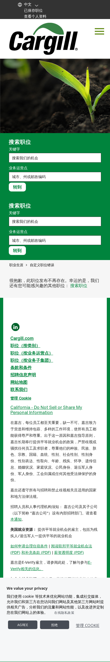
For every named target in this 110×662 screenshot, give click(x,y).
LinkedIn (15, 327)
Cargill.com (22, 338)
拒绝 (54, 625)
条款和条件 (21, 367)
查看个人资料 (35, 16)
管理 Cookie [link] (20, 398)
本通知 (16, 519)
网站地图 (19, 382)
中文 (28, 4)
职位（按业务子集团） (31, 360)
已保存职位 (33, 10)
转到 (17, 187)
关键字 (14, 149)
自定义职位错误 (42, 265)
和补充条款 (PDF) (36, 552)
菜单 (99, 31)
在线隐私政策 (64, 612)
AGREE (22, 625)
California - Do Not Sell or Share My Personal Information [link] (46, 410)
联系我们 (19, 389)
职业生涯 (16, 265)
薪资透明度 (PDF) (69, 552)
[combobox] (55, 177)
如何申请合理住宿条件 (29, 546)
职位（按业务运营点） (31, 353)
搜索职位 (78, 285)
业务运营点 (18, 168)
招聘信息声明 (23, 374)
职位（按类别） (25, 345)
